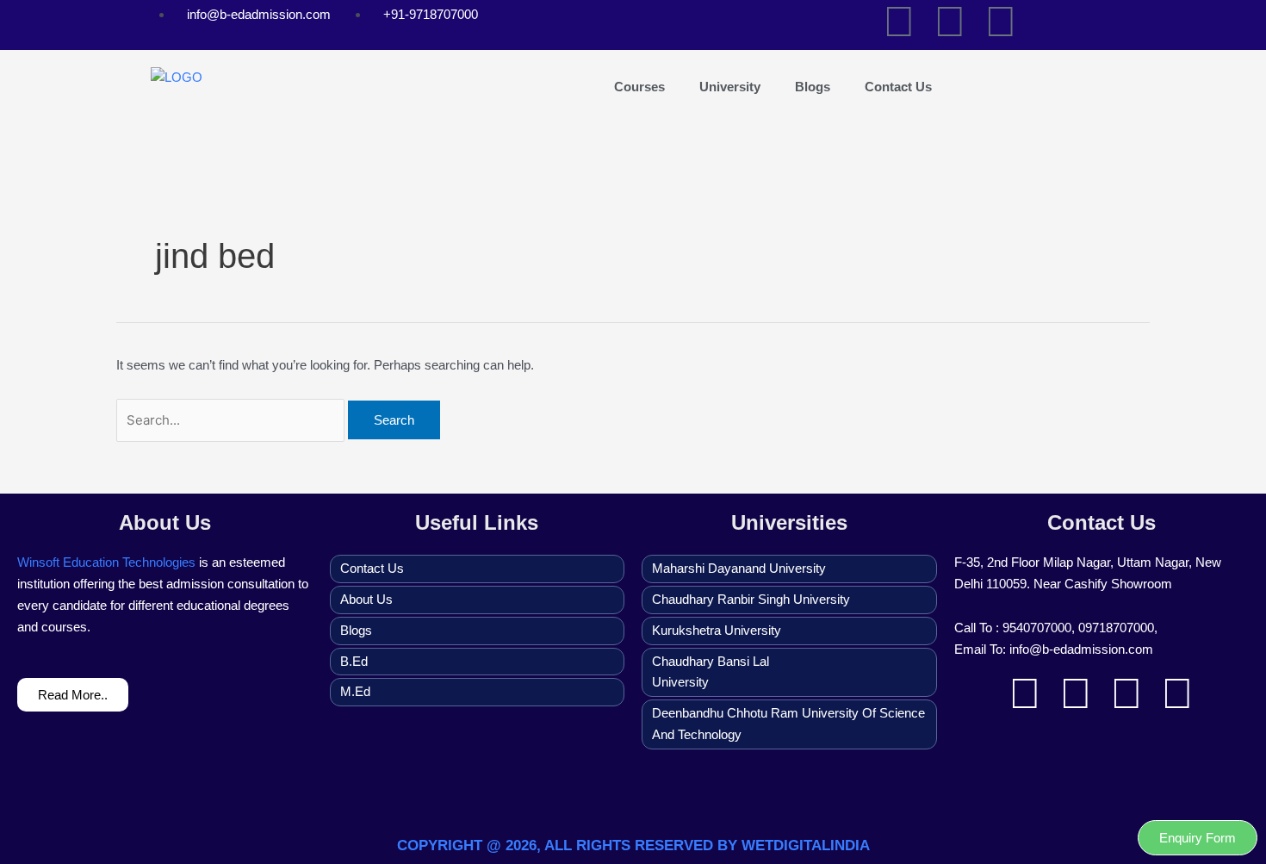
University (729, 86)
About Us (366, 599)
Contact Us (898, 86)
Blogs (812, 86)
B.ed (354, 661)
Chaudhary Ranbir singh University (751, 599)
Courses (639, 86)
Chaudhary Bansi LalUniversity (710, 672)
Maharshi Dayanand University (739, 568)
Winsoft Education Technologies (106, 562)
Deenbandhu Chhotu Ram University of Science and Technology (788, 723)
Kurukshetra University (716, 630)
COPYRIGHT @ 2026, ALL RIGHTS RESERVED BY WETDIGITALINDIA (633, 845)
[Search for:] (232, 420)
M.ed (355, 691)
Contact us (372, 568)
